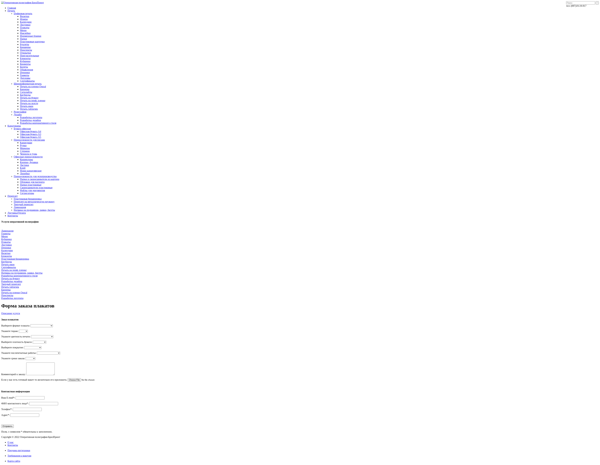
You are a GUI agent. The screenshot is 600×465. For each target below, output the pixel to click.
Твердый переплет (11, 284)
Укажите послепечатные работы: (18, 353)
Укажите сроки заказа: (13, 358)
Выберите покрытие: (12, 347)
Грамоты (5, 233)
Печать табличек (10, 287)
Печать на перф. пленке (14, 270)
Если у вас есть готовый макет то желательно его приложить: (34, 379)
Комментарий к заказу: (13, 374)
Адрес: (5, 415)
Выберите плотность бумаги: (16, 342)
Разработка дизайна (11, 281)
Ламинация (7, 230)
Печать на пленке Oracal (14, 292)
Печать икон (8, 264)
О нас (11, 442)
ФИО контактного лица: (15, 403)
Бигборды (6, 261)
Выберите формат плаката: (15, 325)
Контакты (13, 445)
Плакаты (6, 242)
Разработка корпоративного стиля (19, 275)
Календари (7, 250)
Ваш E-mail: (8, 397)
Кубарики (6, 239)
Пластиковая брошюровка (15, 259)
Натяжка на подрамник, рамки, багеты (21, 273)
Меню (4, 236)
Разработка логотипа (12, 298)
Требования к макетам (19, 455)
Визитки (5, 253)
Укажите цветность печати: (15, 336)
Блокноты (6, 256)
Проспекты (7, 295)
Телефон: (6, 409)
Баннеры (6, 289)
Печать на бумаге (10, 278)
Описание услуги (10, 313)
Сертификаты (8, 267)
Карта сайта (14, 461)
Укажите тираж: (9, 331)
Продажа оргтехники (19, 450)
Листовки (6, 244)
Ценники (6, 247)
